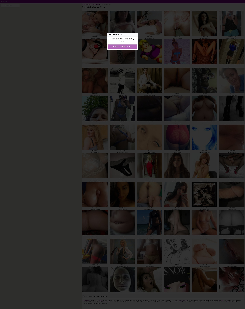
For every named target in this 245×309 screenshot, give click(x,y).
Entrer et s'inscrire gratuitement (122, 46)
